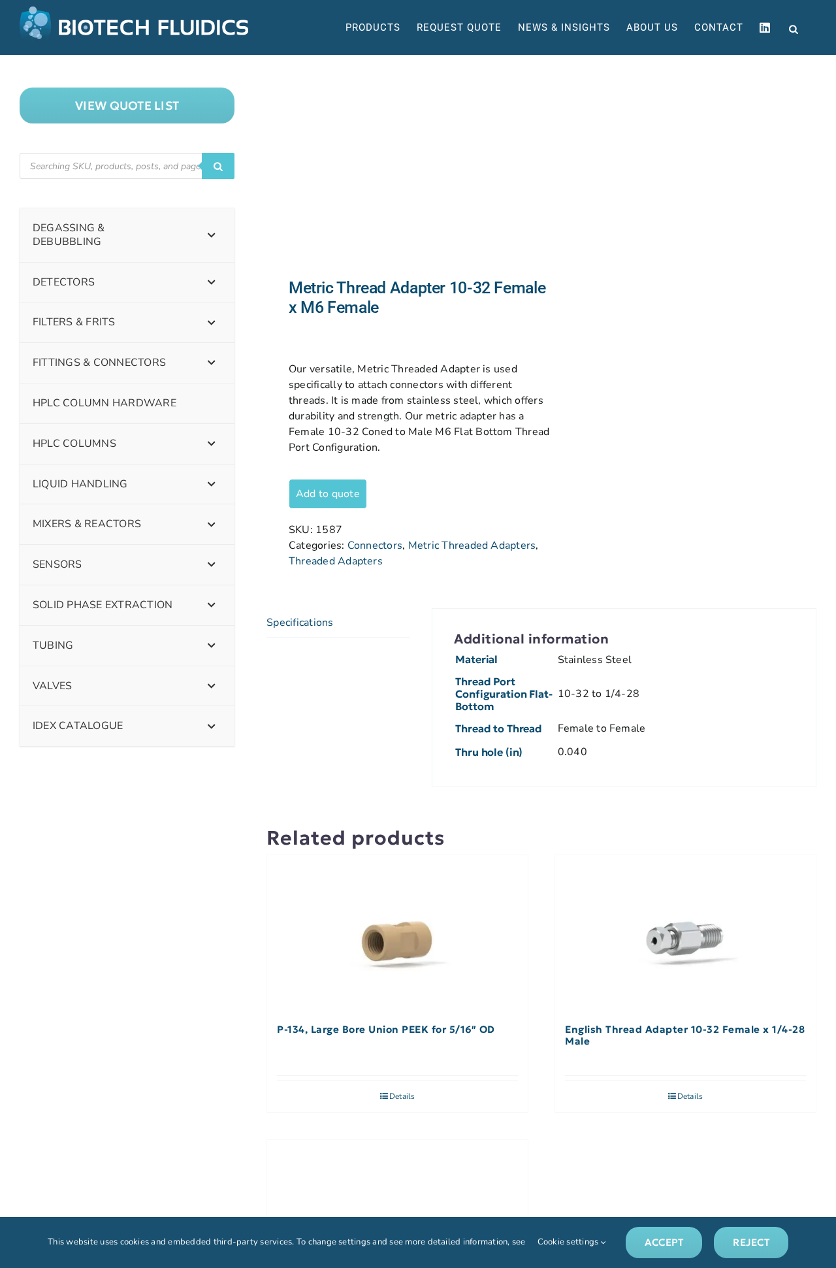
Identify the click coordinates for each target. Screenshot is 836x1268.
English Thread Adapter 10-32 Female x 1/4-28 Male (685, 1035)
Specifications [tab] (299, 622)
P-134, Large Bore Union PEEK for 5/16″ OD (386, 1029)
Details (402, 1096)
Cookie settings (569, 1242)
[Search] (218, 166)
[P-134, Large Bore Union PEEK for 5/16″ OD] (397, 932)
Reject (751, 1242)
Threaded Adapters (336, 561)
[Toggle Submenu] (211, 235)
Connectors (374, 545)
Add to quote (328, 494)
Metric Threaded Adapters (472, 545)
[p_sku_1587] (398, 167)
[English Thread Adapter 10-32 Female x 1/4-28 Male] (685, 932)
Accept (664, 1242)
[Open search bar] (793, 28)
